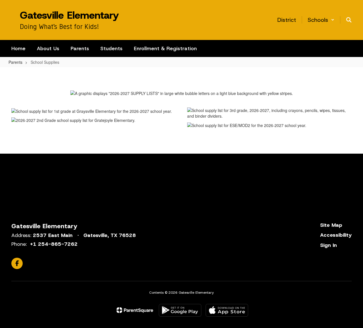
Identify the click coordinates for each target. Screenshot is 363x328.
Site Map (331, 225)
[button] (321, 20)
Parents (15, 62)
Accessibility (336, 235)
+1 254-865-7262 (54, 244)
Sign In (328, 245)
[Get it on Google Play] (180, 310)
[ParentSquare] (135, 310)
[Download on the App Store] (227, 310)
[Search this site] (349, 20)
